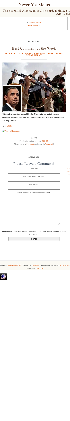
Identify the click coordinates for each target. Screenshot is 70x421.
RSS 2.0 (45, 141)
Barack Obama (35, 53)
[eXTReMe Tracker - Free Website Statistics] (3, 279)
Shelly (9, 126)
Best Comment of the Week (34, 48)
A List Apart (64, 265)
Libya (50, 53)
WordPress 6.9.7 (14, 265)
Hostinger (39, 268)
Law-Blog (35, 265)
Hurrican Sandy (35, 22)
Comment (30, 144)
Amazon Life (33, 25)
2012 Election (14, 53)
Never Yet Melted (35, 4)
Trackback (49, 144)
